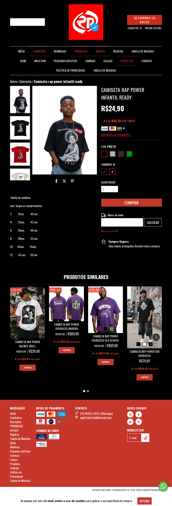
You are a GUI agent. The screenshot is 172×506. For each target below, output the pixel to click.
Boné (23, 61)
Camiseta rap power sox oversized (145, 353)
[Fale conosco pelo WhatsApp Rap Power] (163, 486)
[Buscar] (40, 22)
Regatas (118, 51)
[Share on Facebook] (56, 181)
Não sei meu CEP (109, 231)
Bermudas (60, 51)
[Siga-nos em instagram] (130, 414)
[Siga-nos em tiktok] (130, 422)
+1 (151, 344)
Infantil (100, 51)
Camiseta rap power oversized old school (105, 338)
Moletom (40, 61)
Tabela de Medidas (142, 51)
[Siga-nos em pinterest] (139, 422)
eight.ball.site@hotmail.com (95, 417)
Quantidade (108, 182)
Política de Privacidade (70, 70)
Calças (107, 61)
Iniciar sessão (153, 28)
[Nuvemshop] (28, 491)
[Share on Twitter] (64, 181)
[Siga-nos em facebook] (139, 414)
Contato (146, 61)
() (146, 20)
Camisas (90, 61)
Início (21, 51)
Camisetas (39, 51)
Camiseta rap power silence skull (27, 344)
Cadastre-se (135, 28)
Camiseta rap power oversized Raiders (66, 326)
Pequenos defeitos (65, 61)
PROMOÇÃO (80, 51)
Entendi (144, 501)
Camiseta (25, 81)
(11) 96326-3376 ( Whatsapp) (96, 413)
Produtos (127, 61)
